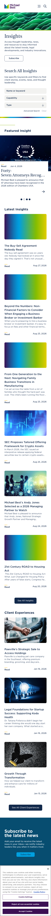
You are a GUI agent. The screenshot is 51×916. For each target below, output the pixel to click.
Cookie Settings (25, 897)
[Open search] (45, 6)
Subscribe (14, 58)
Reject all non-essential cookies (25, 904)
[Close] (48, 869)
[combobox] (25, 98)
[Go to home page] (11, 6)
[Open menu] (39, 6)
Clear (44, 111)
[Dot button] (21, 199)
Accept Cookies (25, 911)
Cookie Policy (39, 892)
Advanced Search (32, 111)
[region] (25, 890)
